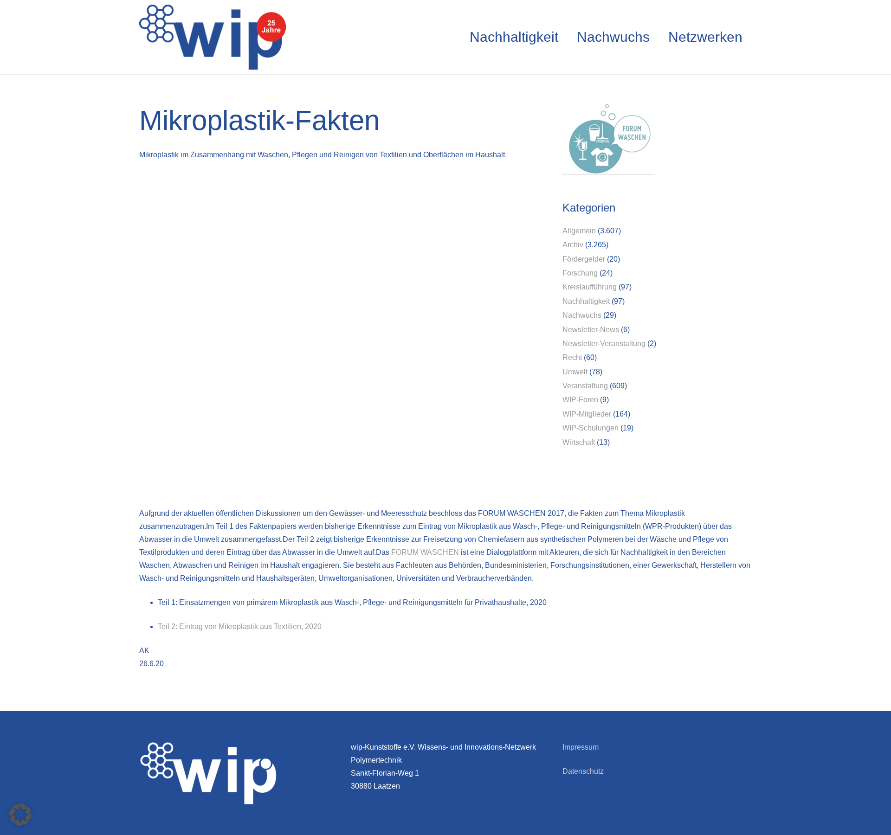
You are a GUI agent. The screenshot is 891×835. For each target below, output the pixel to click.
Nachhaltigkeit (586, 301)
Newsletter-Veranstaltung (604, 343)
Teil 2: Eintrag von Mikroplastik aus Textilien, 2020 (240, 626)
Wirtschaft (578, 442)
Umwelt (575, 372)
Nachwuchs (581, 315)
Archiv (572, 245)
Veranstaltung (585, 386)
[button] (20, 814)
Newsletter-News (590, 330)
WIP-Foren (580, 400)
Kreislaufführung (589, 287)
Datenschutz (583, 771)
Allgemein (579, 231)
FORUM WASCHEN (425, 552)
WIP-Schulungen (590, 428)
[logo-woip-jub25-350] (212, 37)
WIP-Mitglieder (586, 414)
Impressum (580, 747)
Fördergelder (583, 259)
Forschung (580, 273)
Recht (572, 357)
